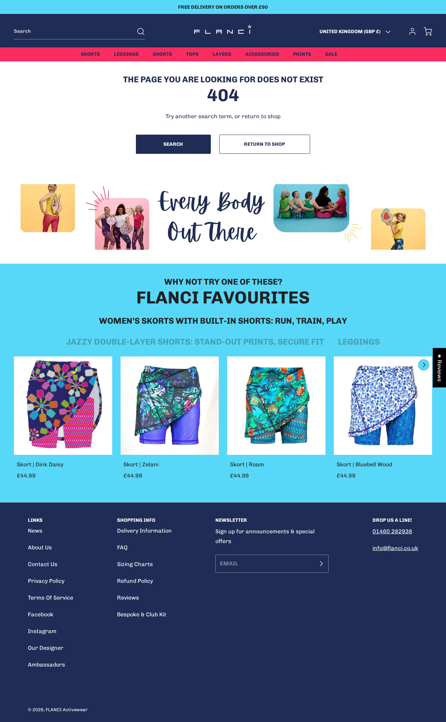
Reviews (128, 597)
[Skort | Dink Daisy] (63, 405)
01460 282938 (392, 531)
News (35, 530)
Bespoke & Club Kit (141, 614)
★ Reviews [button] (439, 368)
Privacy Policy (46, 581)
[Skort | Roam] (276, 405)
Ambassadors (46, 664)
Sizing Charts (135, 564)
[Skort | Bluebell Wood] (383, 405)
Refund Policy (135, 581)
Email (229, 563)
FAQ (122, 547)
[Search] (137, 31)
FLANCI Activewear (66, 709)
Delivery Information (144, 530)
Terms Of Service (50, 597)
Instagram (42, 631)
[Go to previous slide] (407, 365)
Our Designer (45, 648)
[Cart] (424, 31)
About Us (40, 547)
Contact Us (42, 564)
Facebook (40, 614)
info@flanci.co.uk (395, 548)
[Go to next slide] (423, 365)
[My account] (409, 31)
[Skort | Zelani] (170, 405)
